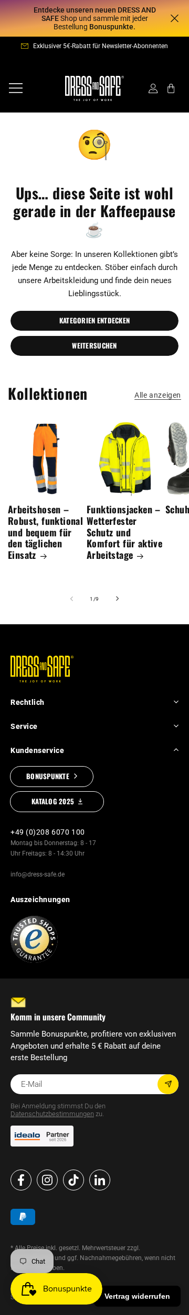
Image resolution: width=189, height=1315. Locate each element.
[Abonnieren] (168, 1084)
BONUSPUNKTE (47, 776)
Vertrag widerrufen (137, 1296)
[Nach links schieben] (71, 598)
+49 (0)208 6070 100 (47, 832)
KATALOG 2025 (53, 801)
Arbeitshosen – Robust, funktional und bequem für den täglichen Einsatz (45, 532)
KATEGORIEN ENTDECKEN (94, 320)
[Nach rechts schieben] (117, 598)
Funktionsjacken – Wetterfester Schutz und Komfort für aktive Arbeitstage (124, 532)
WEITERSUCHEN (94, 345)
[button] (15, 88)
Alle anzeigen (157, 395)
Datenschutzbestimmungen (52, 1114)
